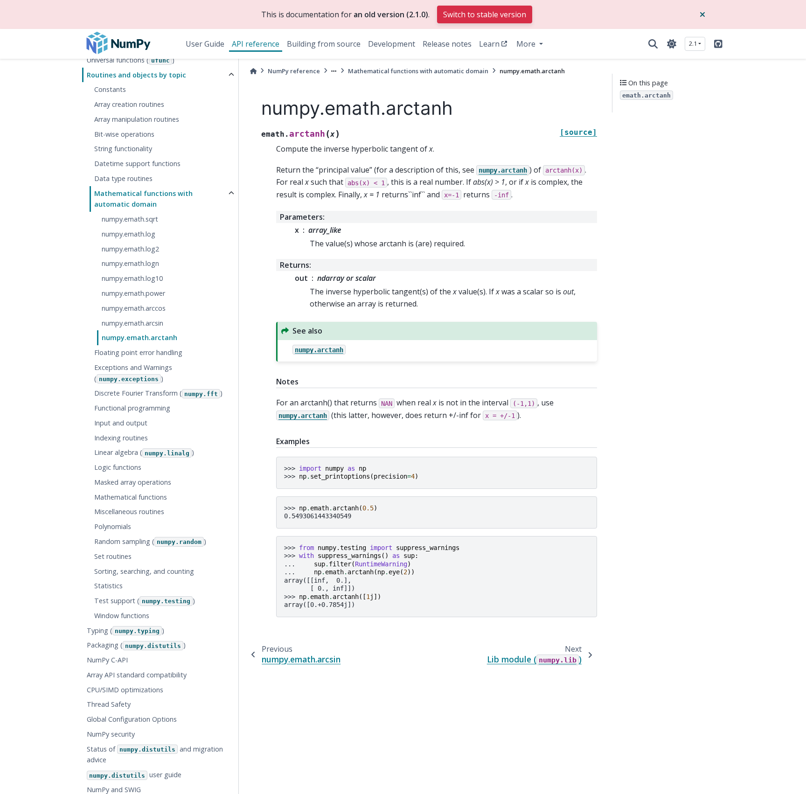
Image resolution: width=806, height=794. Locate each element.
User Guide (205, 44)
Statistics (108, 586)
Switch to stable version (484, 14)
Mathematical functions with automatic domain (143, 199)
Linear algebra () (144, 452)
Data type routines (123, 178)
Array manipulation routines (136, 119)
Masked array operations (132, 482)
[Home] (253, 71)
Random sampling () (150, 541)
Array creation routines (129, 104)
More (526, 44)
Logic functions (117, 467)
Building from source (324, 44)
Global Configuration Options (132, 719)
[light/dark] (671, 44)
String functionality (123, 149)
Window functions (121, 615)
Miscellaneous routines (129, 512)
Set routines (113, 556)
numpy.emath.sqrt (130, 219)
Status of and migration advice (155, 755)
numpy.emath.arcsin (132, 323)
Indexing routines (121, 437)
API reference (255, 44)
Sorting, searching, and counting (144, 571)
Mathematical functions (130, 497)
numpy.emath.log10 (132, 278)
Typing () (125, 630)
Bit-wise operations (124, 134)
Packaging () (136, 645)
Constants (110, 89)
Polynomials (112, 526)
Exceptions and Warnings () (133, 373)
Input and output (120, 422)
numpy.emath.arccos (134, 308)
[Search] (653, 44)
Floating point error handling (138, 352)
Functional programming (132, 408)
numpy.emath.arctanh (139, 338)
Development (391, 44)
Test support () (144, 601)
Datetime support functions (137, 164)
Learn (489, 44)
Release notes (447, 44)
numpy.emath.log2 (130, 248)
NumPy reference (294, 71)
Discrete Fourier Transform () (158, 393)
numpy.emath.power (133, 293)
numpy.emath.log (128, 234)
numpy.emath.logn (130, 263)
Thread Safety (109, 704)
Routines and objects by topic (136, 74)
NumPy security (111, 734)
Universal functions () (130, 60)
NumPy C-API (107, 660)
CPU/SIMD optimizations (125, 689)
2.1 (693, 43)
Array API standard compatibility (137, 674)
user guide (135, 775)
